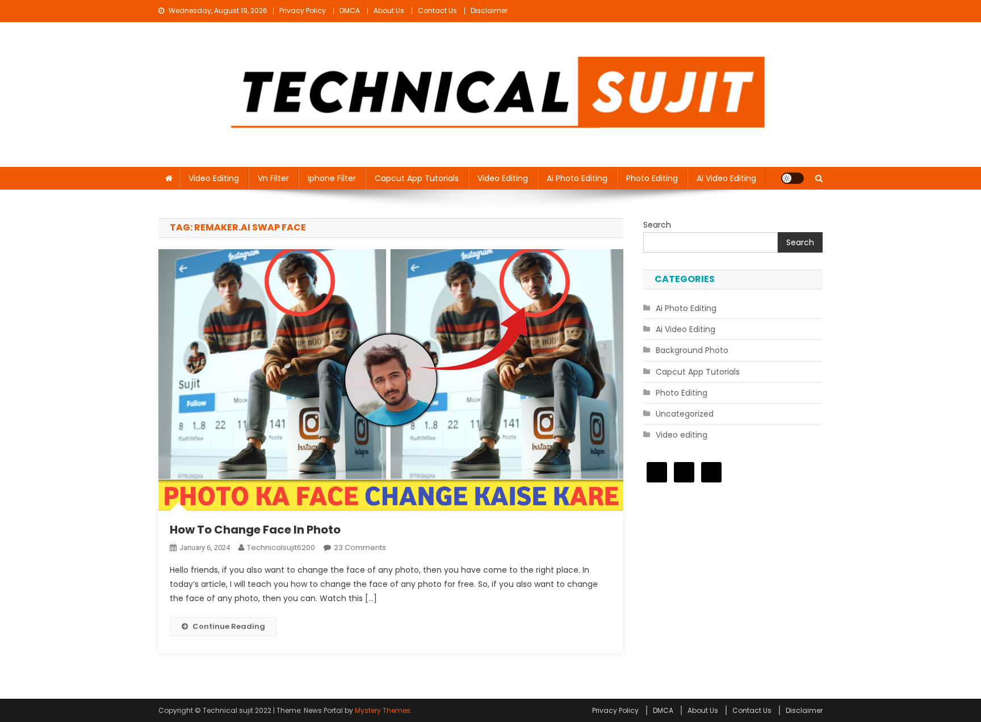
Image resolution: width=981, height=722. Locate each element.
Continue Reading (228, 626)
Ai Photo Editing (577, 178)
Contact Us (437, 10)
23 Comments (360, 547)
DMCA (349, 10)
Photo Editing (652, 178)
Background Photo (692, 350)
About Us (389, 10)
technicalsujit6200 (281, 547)
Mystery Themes (382, 710)
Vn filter (273, 178)
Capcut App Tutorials (417, 178)
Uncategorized (685, 413)
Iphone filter (332, 178)
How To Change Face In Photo (255, 530)
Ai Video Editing (726, 178)
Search (657, 224)
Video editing (213, 178)
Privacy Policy (302, 10)
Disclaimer (489, 10)
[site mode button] (792, 178)
